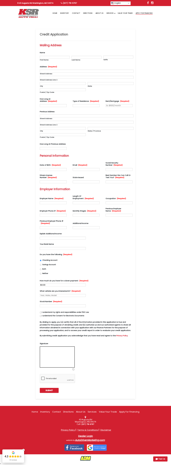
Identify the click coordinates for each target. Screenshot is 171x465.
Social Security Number (114, 164)
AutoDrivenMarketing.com (90, 440)
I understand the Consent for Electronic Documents (63, 315)
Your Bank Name (47, 244)
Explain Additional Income (51, 233)
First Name (44, 60)
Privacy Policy (122, 335)
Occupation (116, 198)
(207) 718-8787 (69, 3)
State (90, 86)
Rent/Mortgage (117, 101)
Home (35, 411)
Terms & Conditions (87, 430)
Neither (45, 273)
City (41, 86)
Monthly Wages (84, 211)
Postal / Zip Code (47, 92)
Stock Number (51, 301)
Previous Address (47, 111)
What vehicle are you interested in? (60, 291)
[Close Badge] (23, 450)
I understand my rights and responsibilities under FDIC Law (65, 312)
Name (42, 52)
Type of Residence (86, 101)
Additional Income (80, 223)
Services (92, 411)
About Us (80, 411)
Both (44, 269)
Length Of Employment (83, 197)
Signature (44, 343)
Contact (56, 411)
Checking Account (49, 260)
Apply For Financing (129, 411)
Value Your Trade (108, 411)
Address (48, 66)
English (117, 3)
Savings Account (49, 264)
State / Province (94, 131)
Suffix (106, 60)
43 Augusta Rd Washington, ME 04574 (35, 3)
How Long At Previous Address (53, 144)
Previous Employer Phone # (51, 222)
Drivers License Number (48, 176)
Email (80, 165)
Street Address (46, 74)
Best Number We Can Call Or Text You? (118, 176)
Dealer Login (85, 436)
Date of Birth (50, 165)
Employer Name (52, 198)
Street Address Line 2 (48, 80)
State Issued (78, 177)
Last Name (76, 60)
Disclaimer (105, 430)
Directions (68, 411)
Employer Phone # (53, 211)
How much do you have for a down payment (64, 281)
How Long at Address (48, 100)
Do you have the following (56, 254)
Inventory (45, 411)
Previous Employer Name (113, 209)
